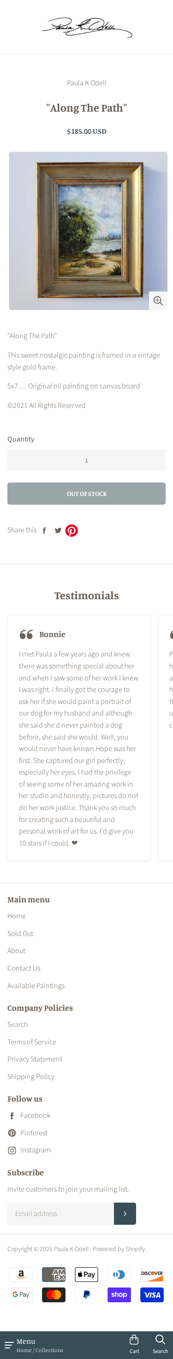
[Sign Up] (125, 1214)
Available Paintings (36, 986)
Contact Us (23, 968)
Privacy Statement (34, 1059)
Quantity (20, 439)
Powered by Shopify (119, 1249)
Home (16, 916)
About (16, 951)
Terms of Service (31, 1042)
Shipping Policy (30, 1077)
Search (17, 1024)
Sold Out (20, 934)
